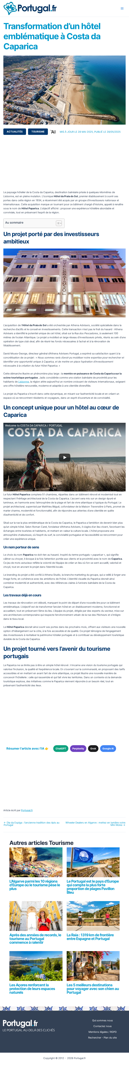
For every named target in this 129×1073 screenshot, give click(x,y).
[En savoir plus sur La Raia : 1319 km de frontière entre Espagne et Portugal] (93, 917)
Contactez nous (102, 1026)
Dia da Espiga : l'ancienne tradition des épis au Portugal (31, 823)
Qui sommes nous (102, 1020)
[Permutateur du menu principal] (122, 8)
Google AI (108, 748)
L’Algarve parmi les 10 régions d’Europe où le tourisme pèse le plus (34, 885)
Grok (93, 748)
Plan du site (110, 1037)
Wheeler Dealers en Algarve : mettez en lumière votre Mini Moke (95, 823)
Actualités (15, 131)
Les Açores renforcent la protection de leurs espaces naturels (32, 989)
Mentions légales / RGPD (103, 1031)
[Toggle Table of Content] (57, 223)
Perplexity (78, 748)
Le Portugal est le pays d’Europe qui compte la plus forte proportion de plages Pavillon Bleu (93, 887)
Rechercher (94, 1037)
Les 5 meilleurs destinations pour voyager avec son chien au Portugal (93, 989)
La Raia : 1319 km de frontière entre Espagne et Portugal (90, 937)
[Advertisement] (64, 162)
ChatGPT (61, 748)
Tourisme (38, 131)
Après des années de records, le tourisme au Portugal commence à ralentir (35, 939)
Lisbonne (23, 381)
